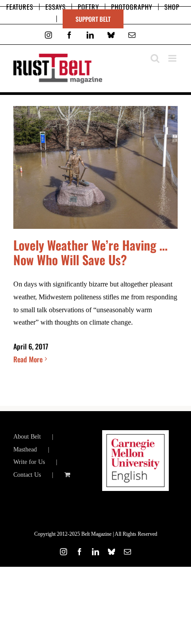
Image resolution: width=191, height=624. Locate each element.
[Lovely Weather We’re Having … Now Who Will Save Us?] (95, 167)
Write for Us (29, 462)
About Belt (27, 436)
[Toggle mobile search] (155, 58)
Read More (28, 359)
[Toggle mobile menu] (173, 58)
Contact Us (27, 474)
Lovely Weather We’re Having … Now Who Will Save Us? (90, 252)
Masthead (25, 449)
